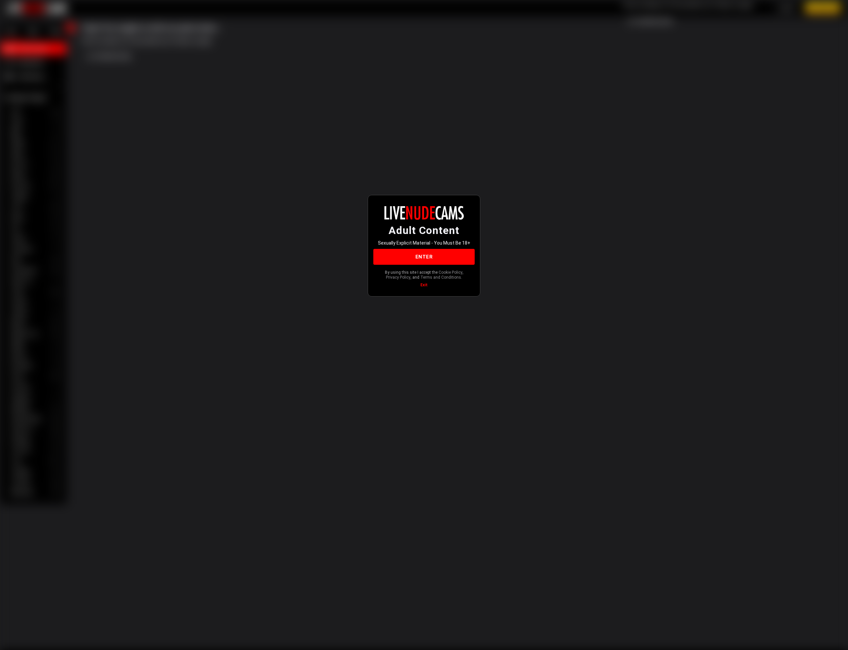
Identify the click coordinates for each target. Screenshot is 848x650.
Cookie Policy (450, 272)
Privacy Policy (398, 277)
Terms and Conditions (440, 277)
